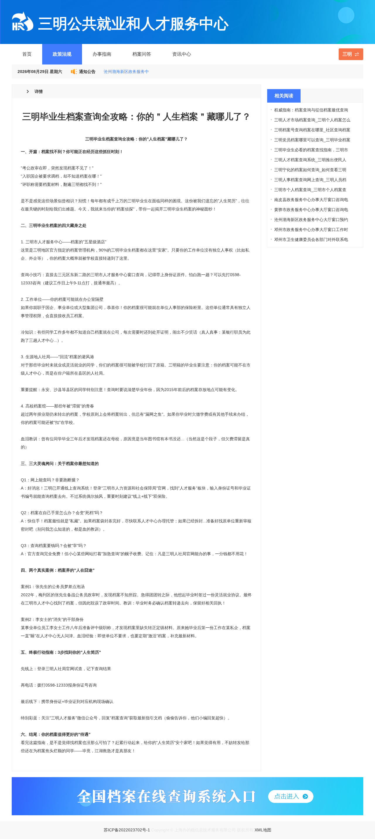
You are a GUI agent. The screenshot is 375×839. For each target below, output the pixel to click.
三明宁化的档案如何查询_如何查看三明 (310, 169)
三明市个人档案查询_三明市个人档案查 (310, 189)
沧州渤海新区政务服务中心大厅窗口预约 (311, 219)
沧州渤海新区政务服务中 (126, 71)
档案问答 (141, 54)
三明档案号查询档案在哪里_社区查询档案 (312, 130)
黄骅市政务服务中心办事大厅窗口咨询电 (311, 209)
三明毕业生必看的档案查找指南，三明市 (311, 149)
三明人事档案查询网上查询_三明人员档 (310, 179)
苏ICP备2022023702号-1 (127, 830)
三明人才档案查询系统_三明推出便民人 (310, 159)
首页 (27, 54)
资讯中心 (181, 54)
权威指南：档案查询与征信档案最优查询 (311, 110)
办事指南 (102, 54)
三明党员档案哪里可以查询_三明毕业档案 (312, 139)
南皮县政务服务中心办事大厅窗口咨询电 (311, 199)
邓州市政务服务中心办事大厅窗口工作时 (311, 229)
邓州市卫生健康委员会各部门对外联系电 (311, 239)
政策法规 (62, 54)
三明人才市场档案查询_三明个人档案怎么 (312, 120)
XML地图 (263, 830)
